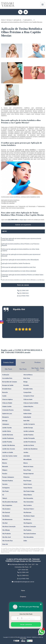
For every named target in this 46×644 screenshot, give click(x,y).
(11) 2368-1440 (13, 219)
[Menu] (43, 4)
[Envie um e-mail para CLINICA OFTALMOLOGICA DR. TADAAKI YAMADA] (25, 12)
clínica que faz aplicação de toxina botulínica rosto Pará (19, 267)
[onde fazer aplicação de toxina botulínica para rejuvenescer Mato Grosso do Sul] (34, 50)
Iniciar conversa (26, 624)
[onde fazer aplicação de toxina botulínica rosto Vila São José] (11, 50)
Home (23, 590)
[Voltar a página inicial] (7, 4)
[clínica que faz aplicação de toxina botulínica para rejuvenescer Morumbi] (34, 72)
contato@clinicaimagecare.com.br (23, 582)
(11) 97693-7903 (23, 296)
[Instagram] (1, 322)
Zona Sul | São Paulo (26, 614)
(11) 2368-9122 (24, 293)
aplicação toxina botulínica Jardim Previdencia (16, 263)
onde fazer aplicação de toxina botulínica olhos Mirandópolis (20, 260)
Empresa (23, 596)
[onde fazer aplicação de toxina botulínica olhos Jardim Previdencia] (11, 94)
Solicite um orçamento (23, 225)
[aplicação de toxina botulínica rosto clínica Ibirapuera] (11, 72)
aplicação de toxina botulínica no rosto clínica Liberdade (19, 271)
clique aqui (23, 219)
